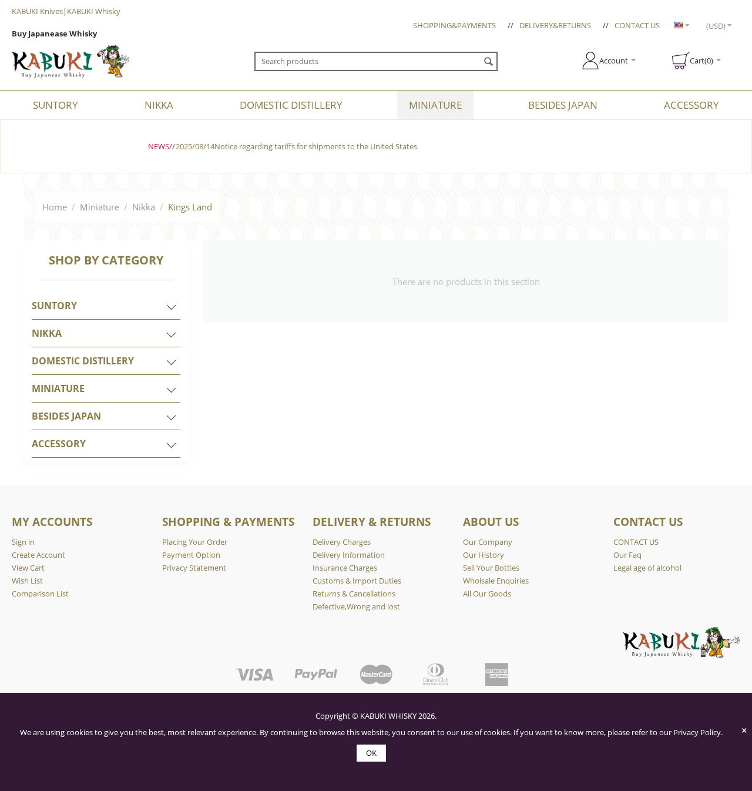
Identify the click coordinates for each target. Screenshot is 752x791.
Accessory (691, 105)
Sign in (23, 542)
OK (371, 753)
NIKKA (159, 105)
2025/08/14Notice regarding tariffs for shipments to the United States (296, 146)
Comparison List (40, 593)
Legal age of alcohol (647, 567)
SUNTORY (55, 105)
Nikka (143, 207)
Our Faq (627, 554)
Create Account (38, 554)
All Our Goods (487, 593)
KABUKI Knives (37, 11)
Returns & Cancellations (354, 593)
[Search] (489, 62)
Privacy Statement (194, 567)
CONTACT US (637, 25)
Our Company (487, 542)
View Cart (28, 567)
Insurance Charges (345, 567)
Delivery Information (349, 554)
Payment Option (191, 554)
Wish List (27, 580)
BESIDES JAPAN (562, 105)
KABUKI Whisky (93, 11)
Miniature (435, 105)
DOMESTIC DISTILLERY (291, 105)
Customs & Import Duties (357, 580)
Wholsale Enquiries (496, 580)
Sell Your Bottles (491, 567)
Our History (483, 554)
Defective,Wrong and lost (356, 606)
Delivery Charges (342, 542)
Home (54, 207)
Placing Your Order (194, 542)
